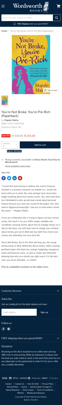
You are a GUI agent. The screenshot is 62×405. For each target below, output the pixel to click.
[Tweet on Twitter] (9, 178)
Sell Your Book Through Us (41, 387)
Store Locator (28, 390)
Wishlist (20, 393)
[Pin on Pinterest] (20, 178)
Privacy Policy (47, 384)
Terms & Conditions (45, 390)
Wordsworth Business (36, 393)
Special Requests (13, 390)
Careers (8, 384)
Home (4, 31)
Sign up (44, 312)
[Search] (57, 17)
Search (24, 387)
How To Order (33, 384)
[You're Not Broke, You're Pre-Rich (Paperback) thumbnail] (5, 100)
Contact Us (19, 384)
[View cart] (58, 6)
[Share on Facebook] (3, 178)
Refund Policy (12, 387)
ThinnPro (34, 400)
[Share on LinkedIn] (14, 178)
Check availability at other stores (17, 166)
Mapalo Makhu (11, 120)
